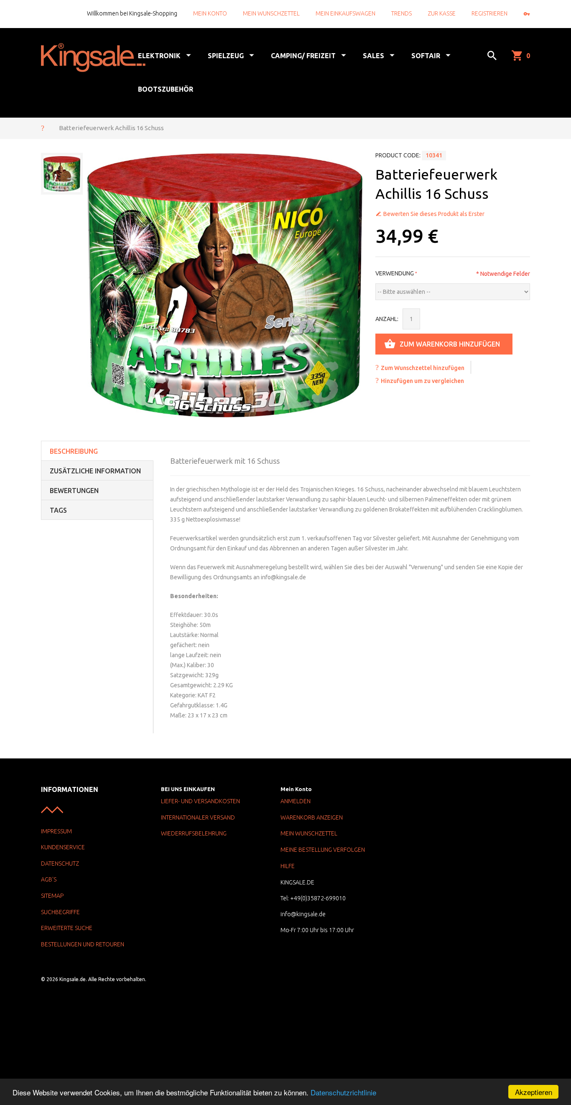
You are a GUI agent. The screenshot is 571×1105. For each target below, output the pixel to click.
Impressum (56, 831)
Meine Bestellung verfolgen (322, 849)
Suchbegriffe (60, 912)
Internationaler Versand (198, 817)
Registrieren (489, 13)
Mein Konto (210, 13)
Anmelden (295, 801)
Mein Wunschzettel (271, 13)
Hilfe (287, 866)
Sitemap (52, 895)
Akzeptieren (533, 1092)
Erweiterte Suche (66, 928)
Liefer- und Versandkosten (200, 801)
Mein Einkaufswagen (345, 13)
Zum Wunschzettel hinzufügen (422, 368)
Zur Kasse (442, 13)
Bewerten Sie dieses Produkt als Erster (433, 214)
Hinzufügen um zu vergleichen (422, 381)
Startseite (42, 127)
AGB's (48, 879)
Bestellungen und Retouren (82, 944)
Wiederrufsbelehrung (194, 833)
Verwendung (394, 273)
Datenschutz (60, 863)
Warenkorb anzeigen (311, 817)
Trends (401, 13)
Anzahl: (386, 319)
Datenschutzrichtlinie (343, 1092)
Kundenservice (63, 847)
